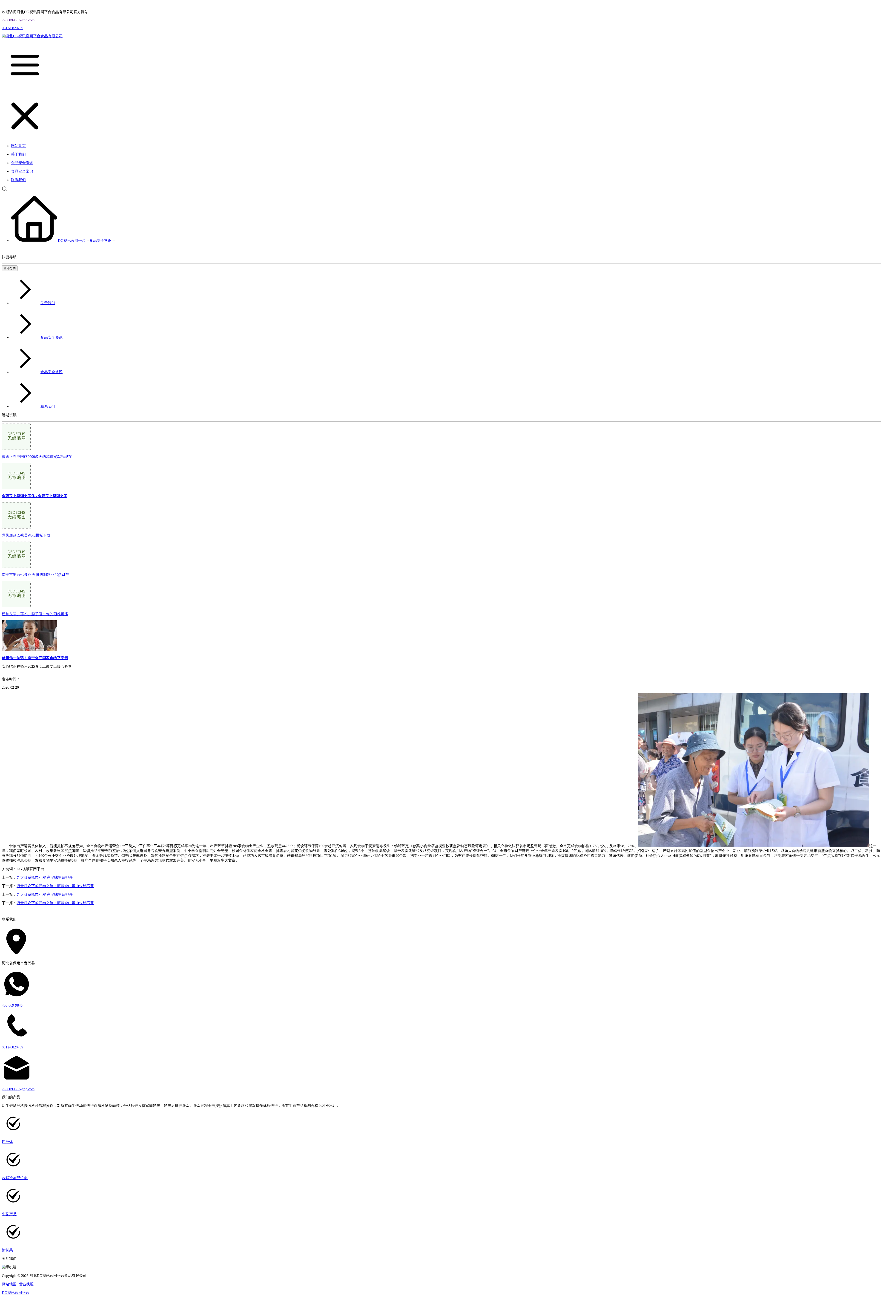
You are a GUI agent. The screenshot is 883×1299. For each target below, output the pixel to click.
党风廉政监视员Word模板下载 (26, 535)
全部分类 (10, 268)
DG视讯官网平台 (72, 240)
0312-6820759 (12, 28)
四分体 (7, 1142)
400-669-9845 (12, 1005)
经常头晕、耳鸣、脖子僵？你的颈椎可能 (35, 614)
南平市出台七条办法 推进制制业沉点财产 (35, 575)
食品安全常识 (100, 240)
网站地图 (9, 1284)
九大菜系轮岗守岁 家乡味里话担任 (45, 877)
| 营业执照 (25, 1284)
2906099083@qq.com (18, 20)
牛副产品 (9, 1214)
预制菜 (7, 1250)
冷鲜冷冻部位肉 (15, 1178)
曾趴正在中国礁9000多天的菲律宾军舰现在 (37, 457)
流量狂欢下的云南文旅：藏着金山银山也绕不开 (55, 886)
